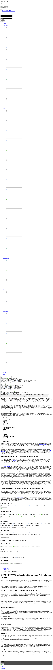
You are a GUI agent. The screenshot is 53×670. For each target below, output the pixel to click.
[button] (5, 394)
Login (2, 19)
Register (2, 21)
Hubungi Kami (6, 569)
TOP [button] (2, 565)
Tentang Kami (6, 568)
